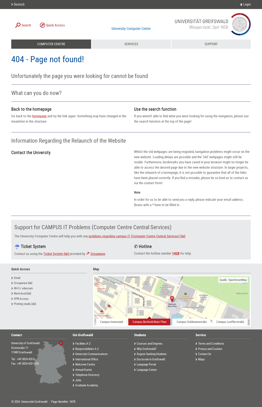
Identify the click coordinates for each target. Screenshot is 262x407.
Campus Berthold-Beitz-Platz (150, 322)
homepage (39, 116)
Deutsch (19, 4)
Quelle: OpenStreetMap (233, 280)
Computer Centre (51, 44)
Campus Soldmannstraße (192, 322)
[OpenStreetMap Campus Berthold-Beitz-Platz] (172, 300)
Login (247, 4)
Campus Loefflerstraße (230, 322)
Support (211, 44)
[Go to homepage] (213, 24)
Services (131, 44)
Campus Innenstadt (111, 322)
